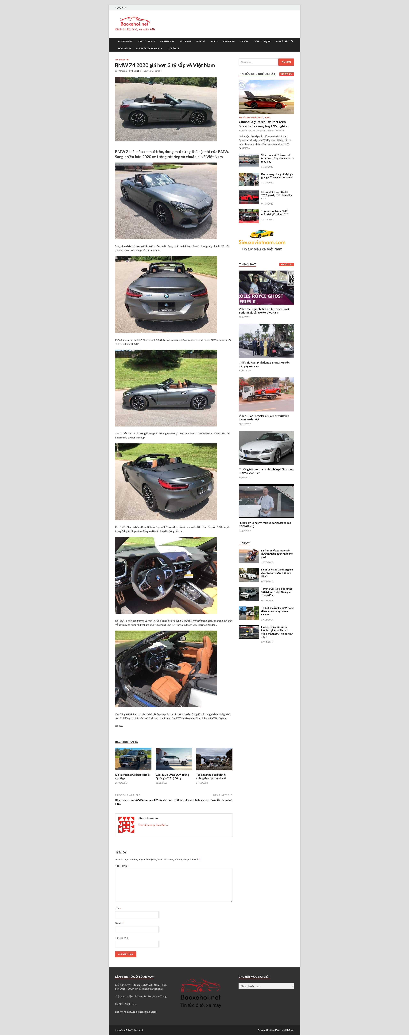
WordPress (276, 1030)
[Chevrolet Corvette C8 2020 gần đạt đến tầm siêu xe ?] (249, 192)
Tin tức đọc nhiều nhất (251, 118)
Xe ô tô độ (124, 48)
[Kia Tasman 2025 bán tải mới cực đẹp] (133, 770)
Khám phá (229, 41)
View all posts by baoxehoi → (153, 824)
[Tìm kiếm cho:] (266, 62)
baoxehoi (136, 71)
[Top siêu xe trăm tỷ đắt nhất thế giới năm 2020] (249, 211)
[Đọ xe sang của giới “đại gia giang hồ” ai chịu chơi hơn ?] (249, 174)
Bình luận (122, 866)
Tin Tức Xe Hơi (146, 41)
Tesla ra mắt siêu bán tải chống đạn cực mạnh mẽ (211, 776)
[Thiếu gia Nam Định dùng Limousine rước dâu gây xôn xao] (266, 358)
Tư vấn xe (173, 48)
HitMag (289, 1030)
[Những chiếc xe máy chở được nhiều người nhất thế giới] (249, 550)
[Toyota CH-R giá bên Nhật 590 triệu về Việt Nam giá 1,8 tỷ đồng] (249, 588)
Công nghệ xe (262, 41)
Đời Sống (185, 41)
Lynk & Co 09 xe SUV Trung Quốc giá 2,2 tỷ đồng (172, 776)
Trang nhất (125, 41)
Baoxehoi (138, 1030)
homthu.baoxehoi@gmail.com (140, 1011)
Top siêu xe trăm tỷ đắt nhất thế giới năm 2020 (275, 212)
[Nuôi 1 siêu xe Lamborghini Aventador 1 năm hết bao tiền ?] (249, 569)
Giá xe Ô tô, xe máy (147, 48)
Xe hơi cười (282, 41)
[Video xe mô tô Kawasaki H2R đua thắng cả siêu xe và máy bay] (249, 155)
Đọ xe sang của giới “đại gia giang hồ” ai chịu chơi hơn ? (277, 176)
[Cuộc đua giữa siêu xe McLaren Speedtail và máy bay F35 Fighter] (266, 81)
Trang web (122, 938)
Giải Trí (200, 41)
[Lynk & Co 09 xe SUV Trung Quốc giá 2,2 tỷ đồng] (174, 770)
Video (214, 41)
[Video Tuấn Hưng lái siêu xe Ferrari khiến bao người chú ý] (266, 412)
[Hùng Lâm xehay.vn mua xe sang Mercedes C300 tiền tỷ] (266, 519)
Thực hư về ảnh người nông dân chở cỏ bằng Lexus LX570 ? (277, 611)
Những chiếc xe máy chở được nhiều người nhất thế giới (277, 554)
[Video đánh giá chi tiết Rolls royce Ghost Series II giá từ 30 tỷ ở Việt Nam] (266, 305)
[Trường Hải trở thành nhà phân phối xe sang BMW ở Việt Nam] (266, 465)
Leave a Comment (153, 71)
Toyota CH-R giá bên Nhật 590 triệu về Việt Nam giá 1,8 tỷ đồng (276, 592)
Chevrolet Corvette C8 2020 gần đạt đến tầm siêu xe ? (276, 195)
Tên (118, 908)
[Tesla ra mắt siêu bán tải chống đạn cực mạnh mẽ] (214, 770)
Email (119, 923)
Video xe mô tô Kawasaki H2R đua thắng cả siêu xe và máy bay (277, 158)
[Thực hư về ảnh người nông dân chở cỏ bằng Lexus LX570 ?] (249, 608)
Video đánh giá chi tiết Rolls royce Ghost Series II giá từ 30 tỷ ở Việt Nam (264, 310)
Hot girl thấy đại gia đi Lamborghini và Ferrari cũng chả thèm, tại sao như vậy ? (277, 631)
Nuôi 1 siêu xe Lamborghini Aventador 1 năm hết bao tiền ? (277, 573)
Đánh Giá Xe (167, 41)
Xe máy (244, 41)
